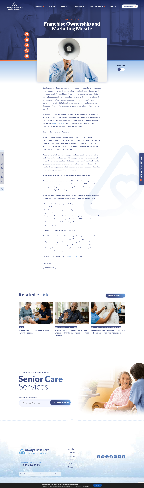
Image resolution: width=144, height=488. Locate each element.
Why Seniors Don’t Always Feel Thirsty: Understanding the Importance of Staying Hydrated (72, 332)
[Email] (26, 56)
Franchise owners (58, 123)
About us (112, 6)
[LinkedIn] (26, 39)
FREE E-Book (72, 256)
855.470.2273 (31, 465)
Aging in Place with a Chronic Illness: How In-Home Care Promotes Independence (108, 331)
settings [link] (86, 486)
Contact (70, 463)
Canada (70, 467)
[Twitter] (26, 45)
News (21, 327)
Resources (71, 456)
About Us (71, 449)
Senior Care (72, 19)
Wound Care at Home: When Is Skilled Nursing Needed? (34, 331)
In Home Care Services (112, 327)
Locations (52, 6)
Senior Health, (60, 327)
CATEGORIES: (47, 263)
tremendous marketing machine (54, 184)
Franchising (80, 6)
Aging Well (72, 327)
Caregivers (65, 6)
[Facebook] (26, 34)
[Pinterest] (26, 50)
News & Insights (96, 6)
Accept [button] (97, 485)
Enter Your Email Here (28, 397)
